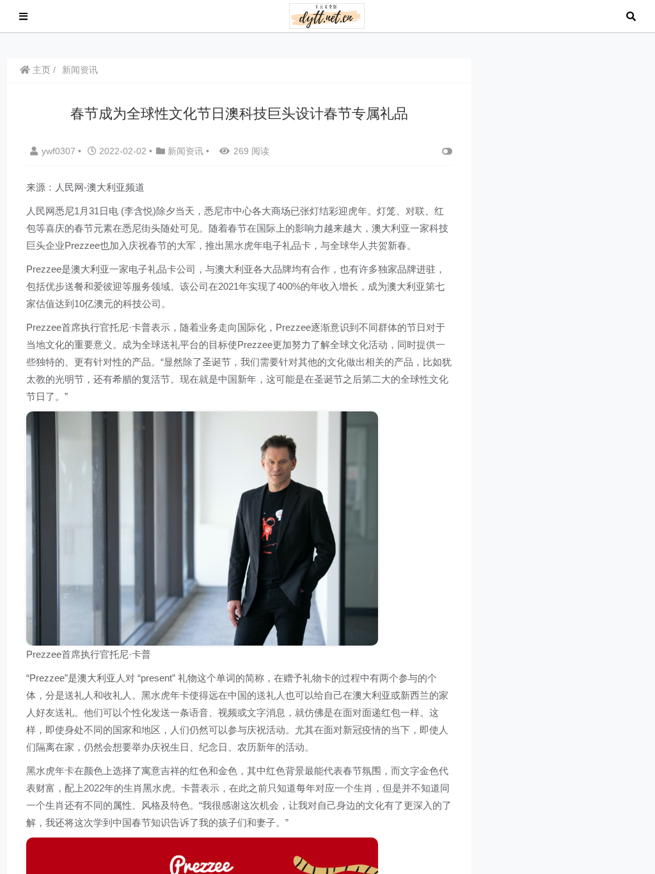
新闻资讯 (80, 70)
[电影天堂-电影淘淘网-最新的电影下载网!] (327, 15)
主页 (40, 70)
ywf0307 (60, 151)
